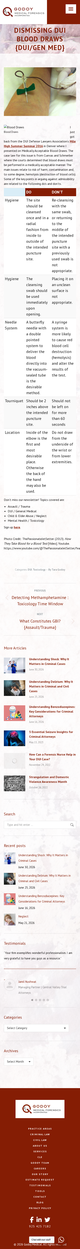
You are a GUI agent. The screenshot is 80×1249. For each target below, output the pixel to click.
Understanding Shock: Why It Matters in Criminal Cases (49, 661)
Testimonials (40, 1185)
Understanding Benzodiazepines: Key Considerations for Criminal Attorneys (52, 711)
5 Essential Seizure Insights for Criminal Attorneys (51, 734)
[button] (32, 1000)
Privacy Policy (40, 1208)
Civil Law (40, 1140)
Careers (40, 1168)
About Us (40, 1145)
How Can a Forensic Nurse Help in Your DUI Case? (52, 756)
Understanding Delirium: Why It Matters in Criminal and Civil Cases (51, 686)
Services (40, 1151)
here (17, 527)
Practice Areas (40, 1128)
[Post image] (14, 665)
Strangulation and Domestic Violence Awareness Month (49, 779)
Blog (40, 1202)
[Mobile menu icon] (71, 9)
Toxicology (39, 569)
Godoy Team (40, 1162)
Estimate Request (40, 1179)
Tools (40, 1191)
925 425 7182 (40, 1226)
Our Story (40, 1174)
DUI (30, 569)
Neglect (23, 916)
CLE (40, 1157)
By (56, 569)
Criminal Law (40, 1134)
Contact (40, 1196)
